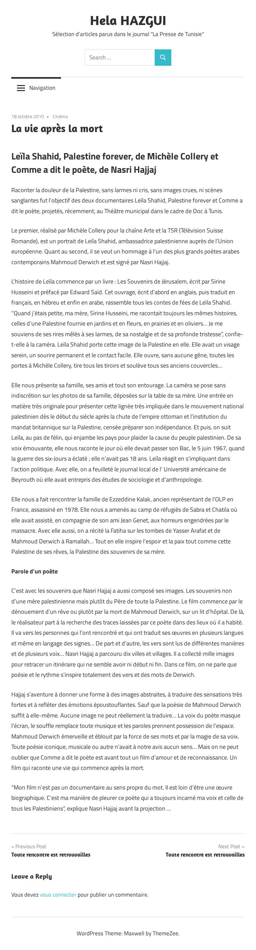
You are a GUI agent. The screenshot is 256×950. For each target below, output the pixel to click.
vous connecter (58, 894)
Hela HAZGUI (128, 20)
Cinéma (60, 116)
